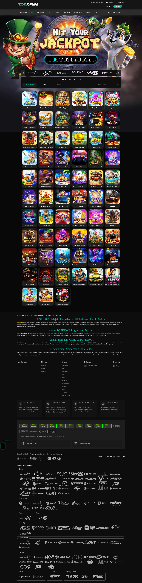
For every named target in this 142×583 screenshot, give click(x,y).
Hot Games (23, 12)
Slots (31, 12)
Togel (58, 12)
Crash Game (78, 12)
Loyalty (43, 368)
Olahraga (67, 12)
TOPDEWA (20, 322)
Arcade (88, 12)
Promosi (43, 365)
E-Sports (106, 12)
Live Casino (41, 12)
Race (50, 12)
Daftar (117, 6)
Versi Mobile (121, 2)
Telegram (118, 366)
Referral (43, 371)
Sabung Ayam (117, 12)
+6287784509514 (92, 366)
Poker (97, 12)
